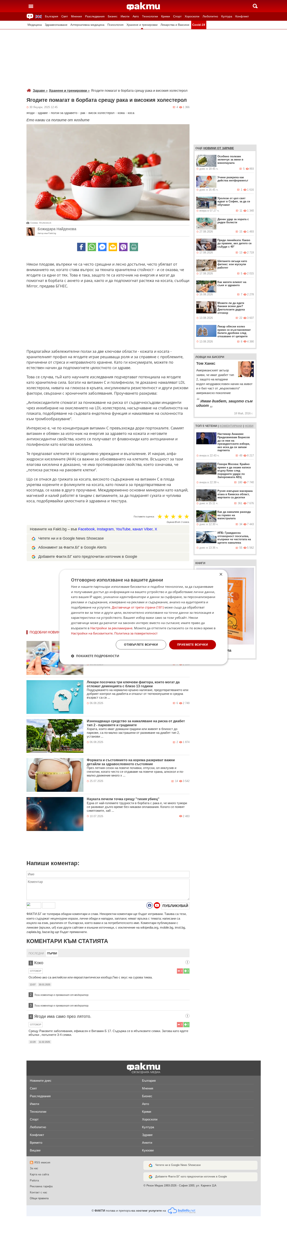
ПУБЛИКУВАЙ (175, 906)
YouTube (123, 529)
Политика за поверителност (136, 633)
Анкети (147, 1142)
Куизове (148, 1150)
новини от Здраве (218, 148)
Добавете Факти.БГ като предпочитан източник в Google (87, 556)
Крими (165, 16)
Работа (34, 1180)
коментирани (231, 426)
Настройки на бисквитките (92, 633)
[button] (95, 656)
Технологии (150, 16)
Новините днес (40, 1080)
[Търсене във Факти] (255, 6)
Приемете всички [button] (192, 645)
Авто (136, 16)
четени (211, 426)
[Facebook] (81, 247)
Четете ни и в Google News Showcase (71, 538)
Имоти (125, 16)
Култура (226, 16)
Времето (36, 1142)
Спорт (177, 16)
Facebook (86, 529)
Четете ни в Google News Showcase (178, 1165)
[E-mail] (113, 247)
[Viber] (123, 247)
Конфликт (242, 16)
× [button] (220, 574)
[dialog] (143, 617)
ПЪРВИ (52, 953)
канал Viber (143, 529)
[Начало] (143, 6)
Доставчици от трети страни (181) (138, 607)
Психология (115, 24)
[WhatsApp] (92, 247)
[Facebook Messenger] (102, 247)
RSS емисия (42, 1162)
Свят (64, 16)
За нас (34, 1168)
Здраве (40, 90)
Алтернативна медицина (87, 24)
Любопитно (210, 16)
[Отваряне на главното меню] (30, 6)
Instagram (105, 529)
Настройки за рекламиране (111, 628)
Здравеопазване (56, 24)
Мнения (76, 16)
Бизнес (112, 16)
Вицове (35, 1150)
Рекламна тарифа (41, 1186)
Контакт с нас (38, 1192)
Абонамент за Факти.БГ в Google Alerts (72, 547)
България (51, 16)
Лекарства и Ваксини (175, 24)
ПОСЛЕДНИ (36, 953)
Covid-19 (198, 24)
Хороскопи (192, 16)
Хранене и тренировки (142, 24)
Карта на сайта (39, 1174)
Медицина (35, 24)
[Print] (134, 247)
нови (249, 426)
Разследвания (95, 16)
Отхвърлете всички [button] (141, 645)
